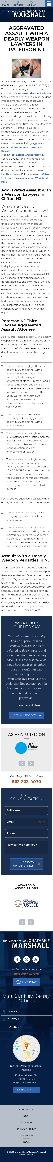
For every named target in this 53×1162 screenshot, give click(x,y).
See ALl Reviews (25, 715)
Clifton (46, 174)
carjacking (18, 155)
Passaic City (22, 178)
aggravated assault (29, 93)
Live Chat (31, 5)
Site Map (26, 1122)
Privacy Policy (26, 1129)
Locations (17, 5)
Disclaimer (26, 1135)
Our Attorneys (23, 864)
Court (26, 1116)
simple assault (19, 147)
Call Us (5, 5)
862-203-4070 (26, 782)
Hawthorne (13, 174)
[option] (26, 748)
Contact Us (26, 1110)
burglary (35, 155)
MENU (49, 1)
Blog (26, 1142)
